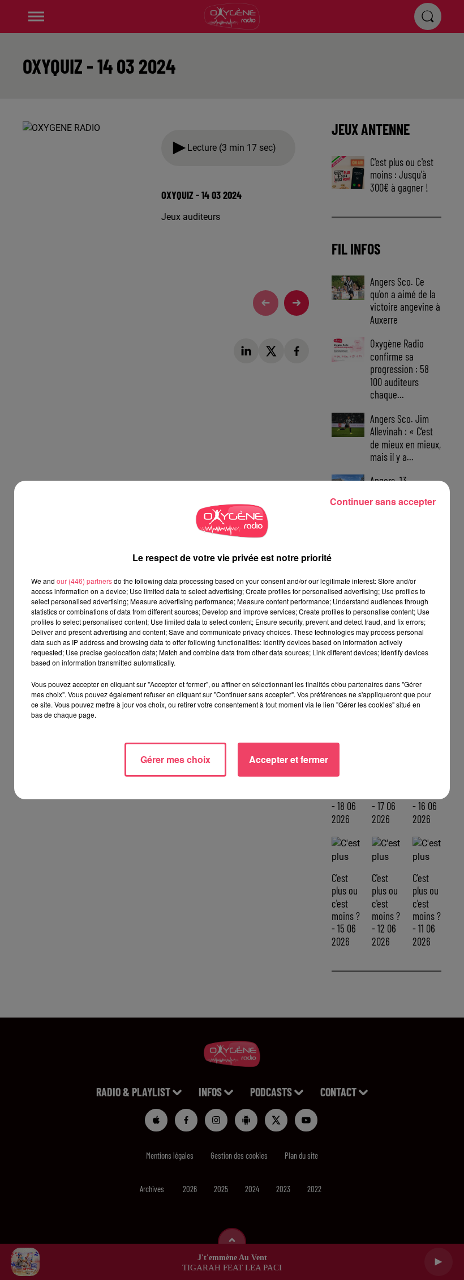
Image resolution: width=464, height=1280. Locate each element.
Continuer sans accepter (383, 501)
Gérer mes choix (175, 759)
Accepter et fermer (288, 759)
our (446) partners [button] (84, 581)
